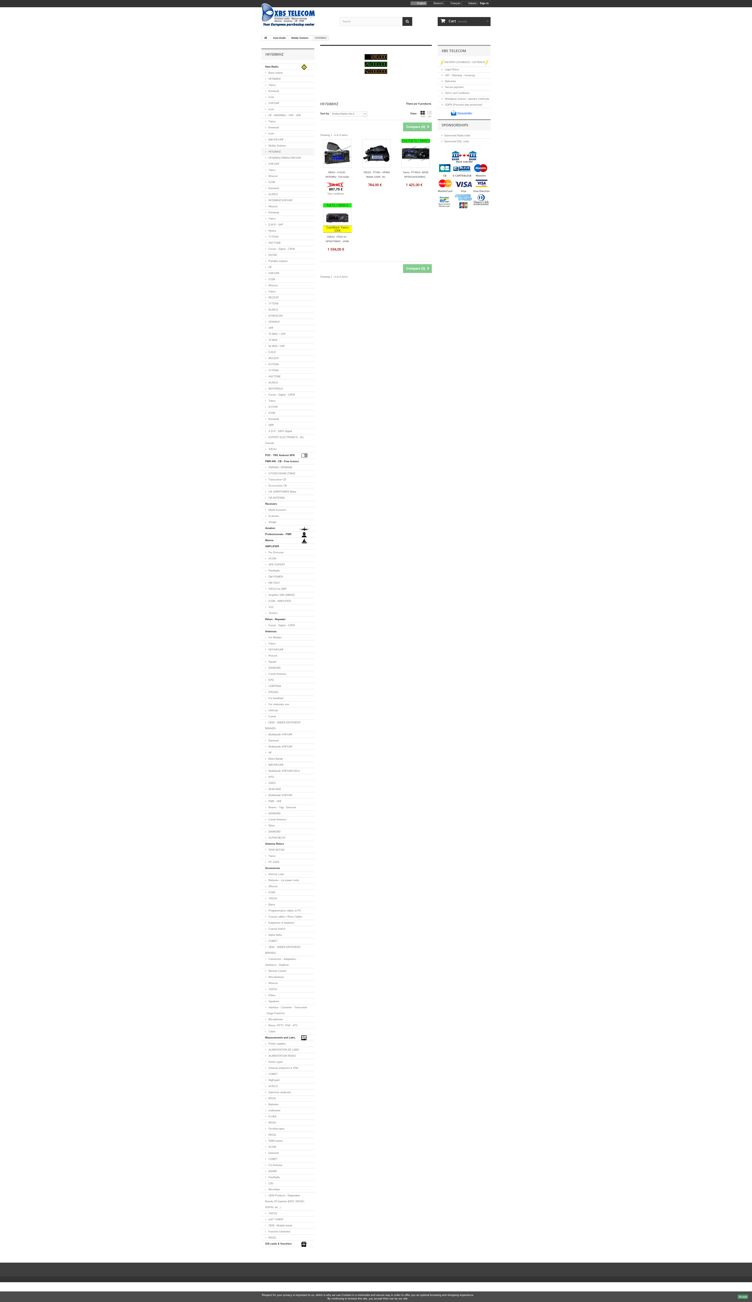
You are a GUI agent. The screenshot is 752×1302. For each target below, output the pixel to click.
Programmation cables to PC (284, 910)
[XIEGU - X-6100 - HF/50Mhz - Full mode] (337, 153)
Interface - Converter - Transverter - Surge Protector (286, 1010)
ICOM (271, 182)
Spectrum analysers (279, 1092)
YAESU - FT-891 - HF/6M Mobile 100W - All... (376, 174)
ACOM (272, 558)
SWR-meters (275, 1140)
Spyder (272, 661)
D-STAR (273, 406)
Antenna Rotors (274, 843)
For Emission (276, 552)
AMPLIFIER (272, 546)
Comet (272, 716)
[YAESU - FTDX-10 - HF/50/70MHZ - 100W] (337, 218)
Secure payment (454, 87)
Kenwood (273, 91)
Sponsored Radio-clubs (457, 135)
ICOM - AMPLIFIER (279, 601)
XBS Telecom (454, 50)
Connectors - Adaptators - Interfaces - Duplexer (281, 962)
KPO (271, 680)
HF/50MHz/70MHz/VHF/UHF (284, 157)
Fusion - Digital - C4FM (281, 248)
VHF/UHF (273, 103)
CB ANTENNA (276, 497)
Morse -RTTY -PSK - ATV (283, 1025)
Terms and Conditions (457, 93)
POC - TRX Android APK (280, 455)
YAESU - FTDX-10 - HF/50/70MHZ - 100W (337, 239)
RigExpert (274, 1080)
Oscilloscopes (276, 1128)
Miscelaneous (276, 977)
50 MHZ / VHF (276, 346)
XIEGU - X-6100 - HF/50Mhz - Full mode (337, 174)
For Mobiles (275, 637)
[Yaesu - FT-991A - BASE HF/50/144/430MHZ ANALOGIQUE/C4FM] (415, 153)
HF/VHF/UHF (276, 649)
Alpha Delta (275, 934)
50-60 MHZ (274, 789)
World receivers (277, 509)
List (429, 116)
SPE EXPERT (276, 564)
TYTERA (273, 236)
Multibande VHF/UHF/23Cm (284, 770)
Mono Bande (275, 758)
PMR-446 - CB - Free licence (282, 461)
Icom (271, 97)
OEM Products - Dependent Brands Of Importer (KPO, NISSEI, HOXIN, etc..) (285, 1201)
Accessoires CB (277, 485)
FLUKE (272, 1116)
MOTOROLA (275, 388)
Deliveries (450, 81)
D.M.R (272, 352)
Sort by (324, 113)
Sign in (484, 3)
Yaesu (272, 84)
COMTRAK (274, 686)
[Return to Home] (265, 38)
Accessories (272, 868)
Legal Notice (451, 69)
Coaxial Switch (276, 928)
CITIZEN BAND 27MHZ (281, 473)
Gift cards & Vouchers (278, 1243)
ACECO (272, 1086)
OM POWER (275, 576)
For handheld (275, 698)
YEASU (272, 613)
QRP (271, 425)
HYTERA (273, 364)
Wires (271, 825)
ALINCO (273, 194)
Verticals (273, 710)
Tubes (272, 1031)
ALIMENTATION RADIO (282, 1055)
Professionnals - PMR (278, 534)
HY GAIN (273, 862)
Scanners (273, 516)
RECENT (273, 297)
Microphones (275, 1019)
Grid (423, 116)
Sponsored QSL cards (456, 141)
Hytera (272, 230)
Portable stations (278, 261)
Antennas (271, 631)
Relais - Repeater (275, 619)
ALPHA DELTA (276, 837)
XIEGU (272, 449)
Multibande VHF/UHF (280, 734)
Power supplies (277, 1043)
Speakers (273, 1001)
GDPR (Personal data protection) (463, 104)
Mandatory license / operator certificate (466, 98)
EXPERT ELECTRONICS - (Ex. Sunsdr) (285, 440)
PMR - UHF (275, 801)
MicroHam (274, 1189)
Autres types (275, 1061)
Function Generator (279, 1231)
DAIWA (272, 1171)
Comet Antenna (277, 673)
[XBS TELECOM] (297, 15)
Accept (743, 1296)
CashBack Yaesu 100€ (337, 229)
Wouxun (273, 176)
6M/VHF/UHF (276, 139)
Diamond (273, 740)
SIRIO (272, 783)
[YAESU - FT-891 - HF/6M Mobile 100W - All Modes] (376, 153)
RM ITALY (274, 582)
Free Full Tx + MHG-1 (416, 140)
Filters (272, 995)
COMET (273, 941)
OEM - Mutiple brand (280, 1225)
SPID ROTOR (276, 849)
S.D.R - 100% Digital (280, 431)
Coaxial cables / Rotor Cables (285, 916)
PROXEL (273, 692)
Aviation (270, 528)
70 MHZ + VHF (277, 334)
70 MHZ (272, 340)
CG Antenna (275, 1165)
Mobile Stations (277, 145)
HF (270, 267)
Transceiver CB (277, 479)
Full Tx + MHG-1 (337, 205)
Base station (275, 72)
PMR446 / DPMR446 (280, 467)
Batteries (273, 1104)
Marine (269, 540)
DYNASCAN (275, 315)
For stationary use (278, 704)
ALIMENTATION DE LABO (283, 1049)
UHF (271, 327)
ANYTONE (274, 242)
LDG (271, 1183)
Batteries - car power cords (283, 880)
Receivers (271, 503)
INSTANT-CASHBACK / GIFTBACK (465, 62)
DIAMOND (274, 667)
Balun (271, 904)
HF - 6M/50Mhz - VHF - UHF (284, 115)
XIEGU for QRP (277, 588)
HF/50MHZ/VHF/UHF (280, 200)
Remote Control (277, 970)
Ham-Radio (271, 66)
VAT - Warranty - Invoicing (459, 75)
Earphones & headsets (281, 922)
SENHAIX (274, 321)
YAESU (272, 898)
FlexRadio (274, 570)
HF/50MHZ (274, 78)
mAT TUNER (275, 1219)
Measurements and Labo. (280, 1037)
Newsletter (464, 113)
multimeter (274, 1110)
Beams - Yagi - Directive (282, 807)
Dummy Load (276, 874)
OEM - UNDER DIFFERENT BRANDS (283, 725)
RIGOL (272, 1098)
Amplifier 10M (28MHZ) (281, 594)
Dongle (272, 522)
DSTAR (272, 255)
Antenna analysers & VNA (283, 1067)
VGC (271, 607)
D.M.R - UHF (275, 224)
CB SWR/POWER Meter (282, 491)
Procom (272, 655)
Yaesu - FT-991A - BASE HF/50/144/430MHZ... (415, 174)
